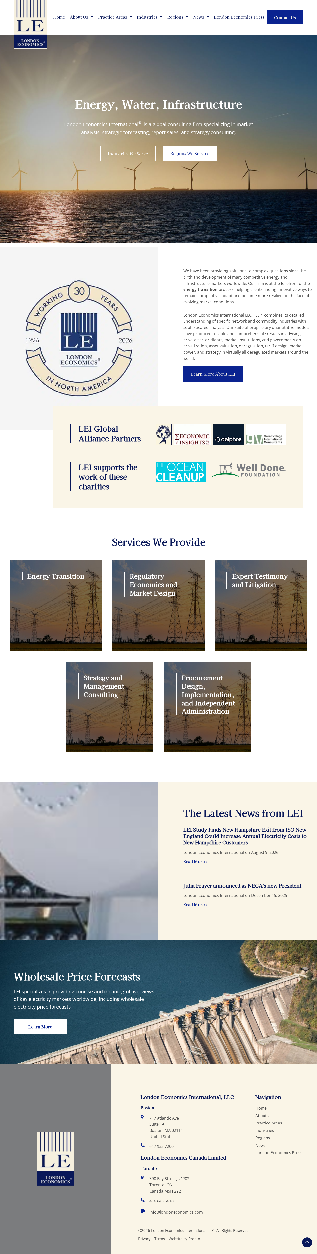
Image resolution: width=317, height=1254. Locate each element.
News (198, 17)
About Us (79, 17)
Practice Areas (112, 17)
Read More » (195, 861)
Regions (175, 17)
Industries (147, 17)
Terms (159, 1238)
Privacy (144, 1238)
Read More (38, 617)
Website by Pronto (184, 1238)
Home (59, 17)
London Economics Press (239, 17)
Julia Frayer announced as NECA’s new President (242, 885)
